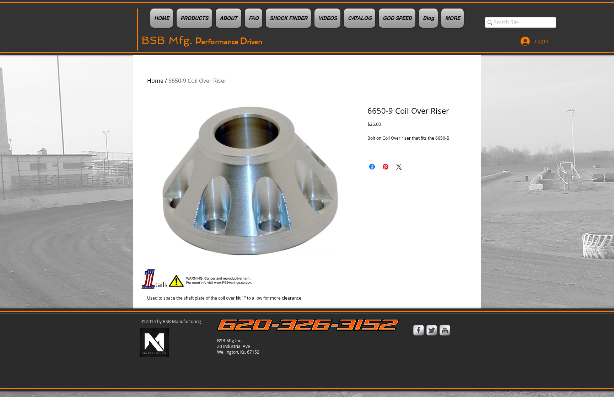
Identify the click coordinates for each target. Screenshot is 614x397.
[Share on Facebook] (372, 166)
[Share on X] (399, 166)
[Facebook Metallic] (418, 330)
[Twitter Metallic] (431, 330)
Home (155, 81)
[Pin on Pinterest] (385, 166)
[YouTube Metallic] (445, 330)
